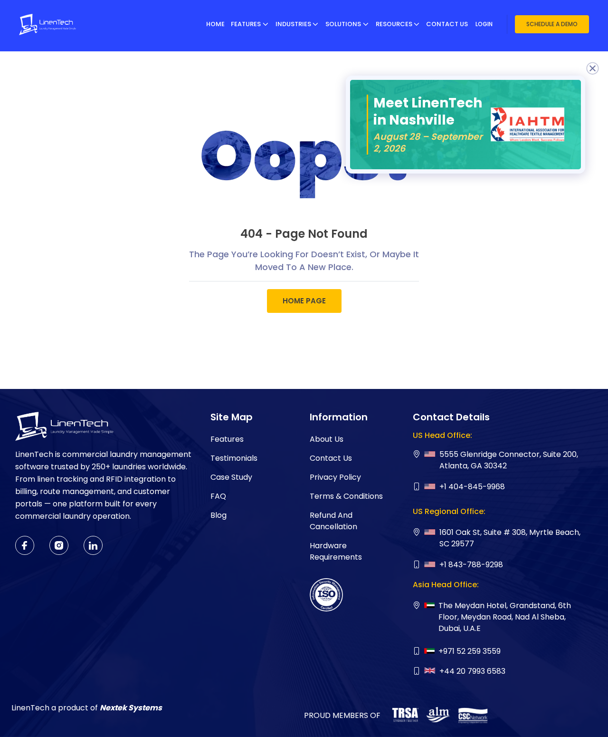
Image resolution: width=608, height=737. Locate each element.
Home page (304, 301)
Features (246, 24)
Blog (218, 515)
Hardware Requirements (336, 551)
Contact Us (447, 24)
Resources (394, 24)
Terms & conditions (346, 496)
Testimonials (233, 458)
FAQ (218, 496)
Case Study (231, 477)
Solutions (343, 24)
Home (215, 24)
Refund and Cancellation (333, 521)
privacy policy (335, 477)
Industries (293, 24)
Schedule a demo (552, 24)
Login (484, 24)
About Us (326, 439)
